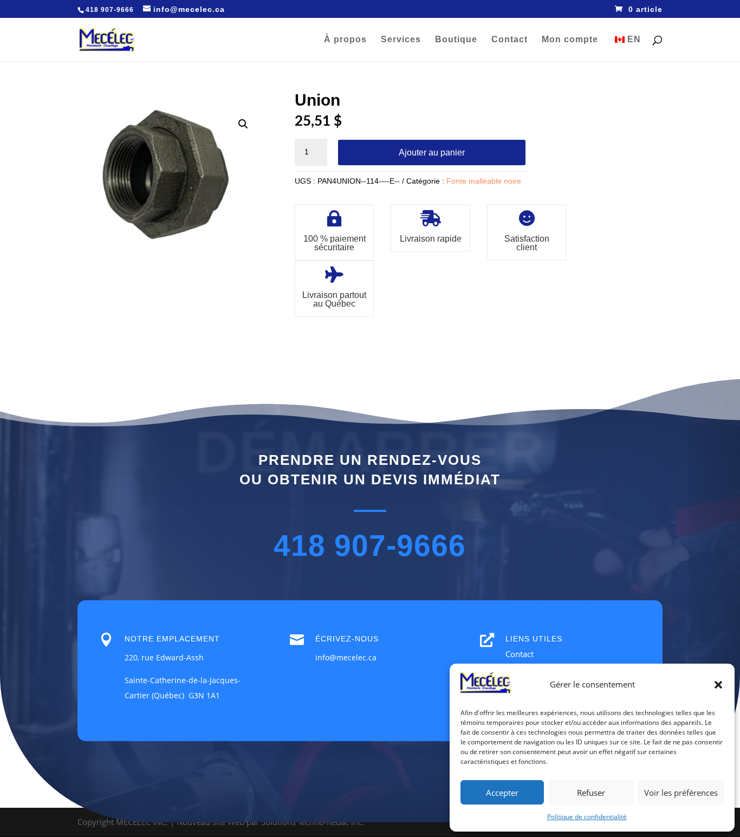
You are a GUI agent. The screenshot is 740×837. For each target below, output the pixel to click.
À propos (345, 40)
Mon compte (570, 40)
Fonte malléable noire (483, 181)
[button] (718, 684)
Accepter (502, 792)
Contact (509, 40)
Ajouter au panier (432, 152)
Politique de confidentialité (587, 816)
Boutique (456, 40)
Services (401, 40)
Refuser (591, 792)
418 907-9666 (370, 545)
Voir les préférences (681, 792)
